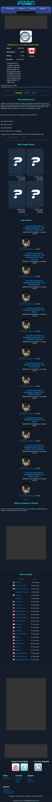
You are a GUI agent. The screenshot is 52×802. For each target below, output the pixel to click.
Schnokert (18, 630)
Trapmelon (18, 604)
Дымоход (18, 650)
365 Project (18, 598)
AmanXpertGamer (20, 653)
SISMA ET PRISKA (21, 617)
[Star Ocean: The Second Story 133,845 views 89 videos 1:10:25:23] (35, 149)
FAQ (29, 778)
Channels (19, 778)
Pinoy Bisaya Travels (21, 611)
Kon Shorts (18, 601)
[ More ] (26, 215)
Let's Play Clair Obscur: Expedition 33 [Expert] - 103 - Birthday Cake (34, 283)
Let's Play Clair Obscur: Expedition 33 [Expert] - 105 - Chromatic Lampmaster (34, 228)
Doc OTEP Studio (20, 633)
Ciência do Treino (20, 608)
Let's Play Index (8, 793)
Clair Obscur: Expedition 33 (27, 249)
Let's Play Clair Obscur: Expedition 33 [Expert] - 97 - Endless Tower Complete (34, 447)
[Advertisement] (26, 22)
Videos (27, 92)
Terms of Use (32, 782)
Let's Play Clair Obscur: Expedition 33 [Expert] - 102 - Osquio (34, 310)
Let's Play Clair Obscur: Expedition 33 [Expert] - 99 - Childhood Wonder (34, 392)
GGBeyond (6, 789)
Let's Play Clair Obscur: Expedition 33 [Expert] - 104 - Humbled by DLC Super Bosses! (34, 256)
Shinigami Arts (19, 643)
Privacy (30, 780)
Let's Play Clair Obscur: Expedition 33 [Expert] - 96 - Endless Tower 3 (34, 474)
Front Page (6, 778)
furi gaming (18, 627)
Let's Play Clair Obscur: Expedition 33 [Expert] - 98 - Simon (34, 420)
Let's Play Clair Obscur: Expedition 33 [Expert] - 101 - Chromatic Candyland (34, 337)
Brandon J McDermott (22, 588)
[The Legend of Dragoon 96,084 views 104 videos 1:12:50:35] (17, 181)
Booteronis (18, 640)
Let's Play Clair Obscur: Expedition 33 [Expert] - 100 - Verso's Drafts (34, 365)
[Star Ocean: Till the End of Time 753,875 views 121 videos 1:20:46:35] (17, 149)
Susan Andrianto (20, 614)
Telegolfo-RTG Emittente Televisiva (26, 592)
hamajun (18, 637)
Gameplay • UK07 (20, 585)
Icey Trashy (18, 624)
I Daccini (17, 595)
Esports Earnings (8, 791)
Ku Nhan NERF (20, 621)
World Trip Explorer (21, 656)
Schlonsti (18, 582)
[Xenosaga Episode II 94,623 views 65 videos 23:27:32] (35, 181)
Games (34, 92)
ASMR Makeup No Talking (23, 659)
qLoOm (17, 646)
